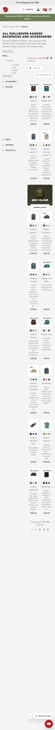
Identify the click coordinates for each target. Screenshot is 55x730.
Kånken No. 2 (46, 487)
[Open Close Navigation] (50, 9)
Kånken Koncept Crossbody (33, 386)
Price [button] (8, 140)
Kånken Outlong (33, 336)
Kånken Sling (46, 334)
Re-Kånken (46, 383)
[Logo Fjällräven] (11, 9)
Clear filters (7, 76)
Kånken (25, 27)
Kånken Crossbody (46, 231)
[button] (44, 9)
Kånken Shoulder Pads (33, 441)
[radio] (31, 97)
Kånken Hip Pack (46, 280)
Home (5, 27)
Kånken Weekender (33, 488)
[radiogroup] (33, 97)
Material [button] (9, 145)
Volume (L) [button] (10, 150)
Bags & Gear (14, 27)
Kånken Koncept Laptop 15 (46, 152)
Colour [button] (9, 87)
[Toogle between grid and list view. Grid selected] (49, 58)
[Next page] (48, 530)
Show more (8, 51)
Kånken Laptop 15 (33, 150)
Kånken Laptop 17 (33, 231)
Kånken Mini (46, 101)
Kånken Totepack (46, 439)
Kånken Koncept (33, 280)
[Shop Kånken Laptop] (40, 196)
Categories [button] (11, 82)
